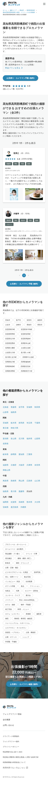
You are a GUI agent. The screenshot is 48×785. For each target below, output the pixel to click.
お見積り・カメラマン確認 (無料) (24, 684)
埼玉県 (29, 423)
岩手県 (21, 407)
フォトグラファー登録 (12, 714)
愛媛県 (21, 491)
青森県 (13, 407)
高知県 (22, 10)
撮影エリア (13, 10)
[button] (8, 320)
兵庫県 (29, 465)
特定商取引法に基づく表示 (12, 752)
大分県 (37, 502)
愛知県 (21, 454)
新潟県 (5, 438)
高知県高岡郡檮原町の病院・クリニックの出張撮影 (19, 12)
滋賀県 (5, 465)
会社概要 (6, 719)
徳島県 (5, 491)
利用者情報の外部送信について (14, 762)
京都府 (13, 465)
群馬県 (21, 423)
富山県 (13, 438)
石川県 (21, 438)
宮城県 (29, 407)
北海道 (5, 407)
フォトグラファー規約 (11, 741)
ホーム (5, 10)
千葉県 (37, 423)
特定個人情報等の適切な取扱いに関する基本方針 (21, 757)
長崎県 (21, 502)
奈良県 (37, 465)
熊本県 (29, 502)
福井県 (29, 438)
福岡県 (5, 502)
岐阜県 (5, 454)
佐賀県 (13, 502)
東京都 (5, 428)
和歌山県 (6, 470)
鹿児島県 (14, 507)
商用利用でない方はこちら (14, 767)
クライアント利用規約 (11, 736)
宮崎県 (5, 507)
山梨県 (37, 438)
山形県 (5, 412)
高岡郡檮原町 (31, 10)
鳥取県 (5, 480)
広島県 (29, 480)
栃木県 (13, 423)
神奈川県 (14, 428)
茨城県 (5, 423)
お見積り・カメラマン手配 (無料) (20, 78)
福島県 (13, 412)
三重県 (29, 454)
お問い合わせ (8, 725)
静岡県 (13, 454)
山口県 (37, 480)
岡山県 (21, 480)
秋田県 (37, 407)
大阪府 (21, 465)
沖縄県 (23, 507)
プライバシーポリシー (11, 747)
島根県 (13, 480)
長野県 (5, 443)
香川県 (13, 491)
